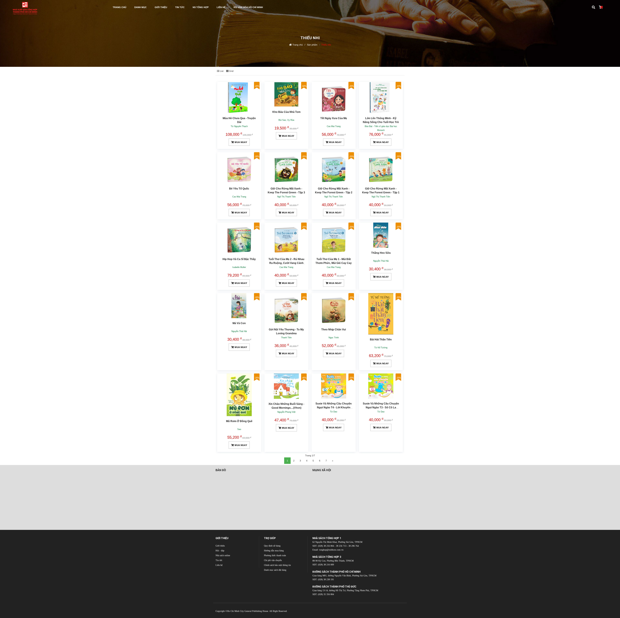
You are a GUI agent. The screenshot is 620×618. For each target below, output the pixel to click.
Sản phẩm (312, 44)
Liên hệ (219, 565)
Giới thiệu (220, 546)
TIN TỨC (180, 7)
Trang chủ (297, 44)
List (221, 71)
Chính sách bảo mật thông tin (277, 565)
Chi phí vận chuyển (273, 560)
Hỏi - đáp (220, 550)
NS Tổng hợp (201, 7)
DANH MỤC (140, 7)
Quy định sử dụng (272, 546)
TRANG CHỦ (119, 7)
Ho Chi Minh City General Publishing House (247, 611)
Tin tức (219, 560)
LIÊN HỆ (221, 7)
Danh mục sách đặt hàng (275, 570)
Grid (230, 71)
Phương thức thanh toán (275, 555)
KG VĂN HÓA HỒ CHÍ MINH (248, 7)
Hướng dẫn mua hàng (274, 550)
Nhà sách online (223, 555)
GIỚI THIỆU (161, 7)
